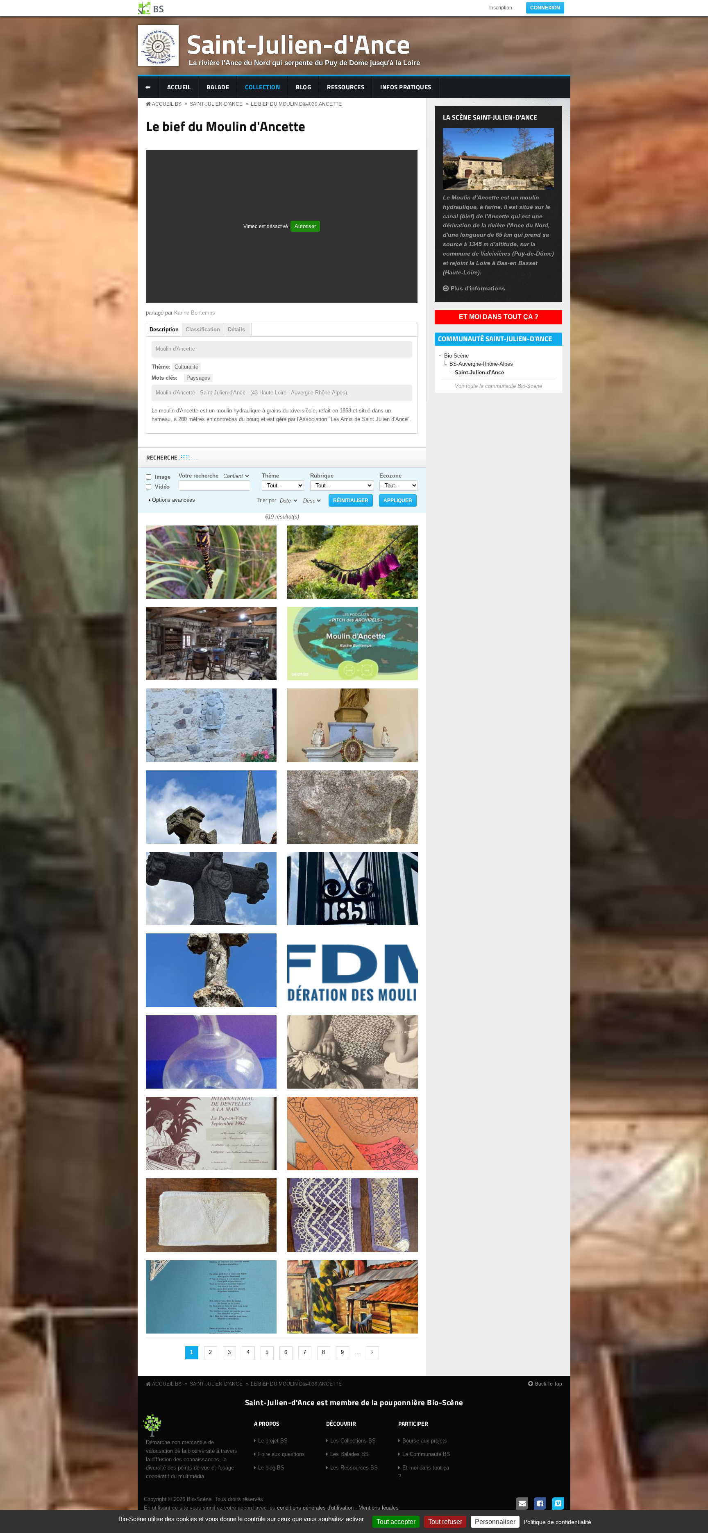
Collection (262, 87)
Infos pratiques (405, 87)
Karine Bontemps (194, 313)
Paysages (198, 378)
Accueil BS (167, 104)
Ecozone (390, 476)
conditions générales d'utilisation (315, 1508)
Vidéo (162, 487)
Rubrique (322, 476)
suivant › (372, 1352)
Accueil (179, 87)
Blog (303, 87)
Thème (270, 476)
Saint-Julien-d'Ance (298, 43)
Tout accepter (396, 1521)
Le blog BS (271, 1468)
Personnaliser (495, 1521)
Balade (217, 87)
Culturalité (186, 367)
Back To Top (548, 1384)
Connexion (545, 8)
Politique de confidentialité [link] (557, 1522)
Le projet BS (273, 1441)
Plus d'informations (478, 288)
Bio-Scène (456, 356)
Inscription (500, 8)
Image (162, 477)
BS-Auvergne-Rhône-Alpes (481, 364)
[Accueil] (151, 8)
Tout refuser (445, 1521)
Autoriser (305, 226)
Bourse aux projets (424, 1441)
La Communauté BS (426, 1454)
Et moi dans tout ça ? (498, 316)
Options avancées (173, 500)
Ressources (345, 87)
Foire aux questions (281, 1454)
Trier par (266, 500)
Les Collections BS (353, 1441)
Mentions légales (379, 1508)
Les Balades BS (349, 1454)
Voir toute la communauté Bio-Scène (498, 386)
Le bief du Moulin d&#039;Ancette (296, 104)
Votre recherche (198, 476)
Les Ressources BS (354, 1468)
